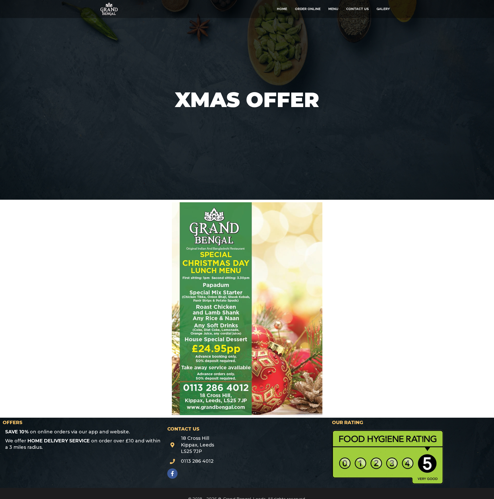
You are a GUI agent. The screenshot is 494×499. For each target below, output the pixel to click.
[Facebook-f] (172, 473)
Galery (383, 9)
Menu (333, 9)
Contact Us (357, 9)
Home (282, 9)
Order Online (308, 9)
